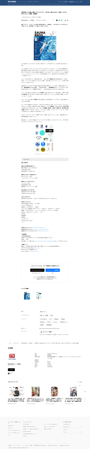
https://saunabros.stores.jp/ (43, 230)
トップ (10, 343)
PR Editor (24, 436)
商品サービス (43, 311)
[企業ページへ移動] (12, 357)
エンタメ (29, 4)
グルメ (59, 4)
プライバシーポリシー (17, 445)
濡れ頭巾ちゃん (63, 322)
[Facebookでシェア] (59, 20)
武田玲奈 (56, 319)
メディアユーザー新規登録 (53, 270)
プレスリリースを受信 (62, 1)
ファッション (41, 4)
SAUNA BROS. (43, 319)
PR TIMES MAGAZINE (27, 431)
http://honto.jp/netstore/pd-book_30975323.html (44, 241)
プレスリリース (16, 343)
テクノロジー (13, 4)
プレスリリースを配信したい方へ (14, 432)
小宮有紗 (63, 319)
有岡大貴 (42, 322)
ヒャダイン (55, 322)
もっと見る (80, 381)
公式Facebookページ (67, 424)
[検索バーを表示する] (81, 2)
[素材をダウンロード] (65, 20)
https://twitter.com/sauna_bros (38, 227)
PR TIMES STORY (26, 424)
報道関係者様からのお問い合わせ (40, 445)
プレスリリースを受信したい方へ (14, 430)
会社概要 (9, 445)
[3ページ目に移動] (80, 385)
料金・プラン (10, 428)
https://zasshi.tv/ (38, 247)
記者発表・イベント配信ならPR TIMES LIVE (31, 429)
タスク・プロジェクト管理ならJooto (50, 424)
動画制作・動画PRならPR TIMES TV (29, 426)
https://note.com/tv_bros (33, 251)
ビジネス (55, 4)
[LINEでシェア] (61, 20)
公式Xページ (65, 429)
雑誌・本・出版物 (44, 315)
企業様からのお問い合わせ (52, 445)
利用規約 (31, 445)
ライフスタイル (49, 4)
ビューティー (34, 4)
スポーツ (64, 4)
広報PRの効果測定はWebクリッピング (30, 433)
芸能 (52, 315)
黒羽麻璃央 (49, 324)
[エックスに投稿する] (57, 20)
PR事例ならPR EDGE (47, 429)
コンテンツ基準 (25, 445)
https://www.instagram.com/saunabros (41, 229)
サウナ (50, 319)
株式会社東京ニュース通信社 (26, 343)
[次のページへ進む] (85, 392)
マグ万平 (49, 322)
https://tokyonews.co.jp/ (52, 353)
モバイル (19, 4)
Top (9, 4)
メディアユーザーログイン (37, 270)
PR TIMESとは (10, 425)
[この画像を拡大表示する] (27, 296)
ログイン (77, 1)
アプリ (24, 4)
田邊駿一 (42, 324)
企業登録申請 (71, 1)
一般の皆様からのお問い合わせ (64, 445)
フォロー (11, 369)
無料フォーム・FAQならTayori (49, 426)
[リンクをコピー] (68, 20)
